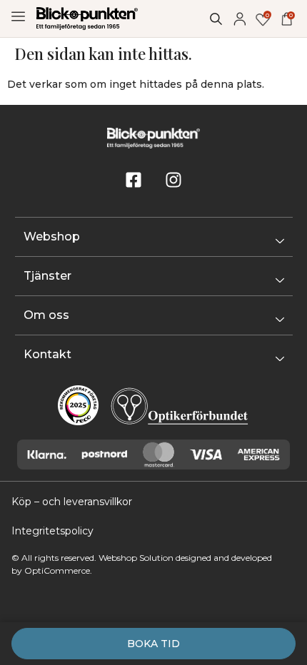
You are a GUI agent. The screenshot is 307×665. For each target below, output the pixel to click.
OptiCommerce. (58, 570)
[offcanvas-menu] (18, 16)
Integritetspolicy (52, 530)
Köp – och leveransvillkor (71, 501)
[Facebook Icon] (133, 180)
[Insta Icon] (173, 180)
